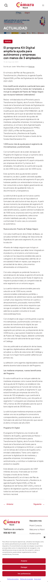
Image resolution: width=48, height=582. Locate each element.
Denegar (24, 567)
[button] (44, 537)
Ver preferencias (24, 574)
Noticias (8, 41)
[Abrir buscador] (6, 5)
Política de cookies (13, 579)
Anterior (10, 504)
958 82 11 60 (9, 533)
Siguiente (37, 504)
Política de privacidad (26, 579)
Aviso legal (37, 579)
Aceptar (24, 561)
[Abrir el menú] (43, 5)
